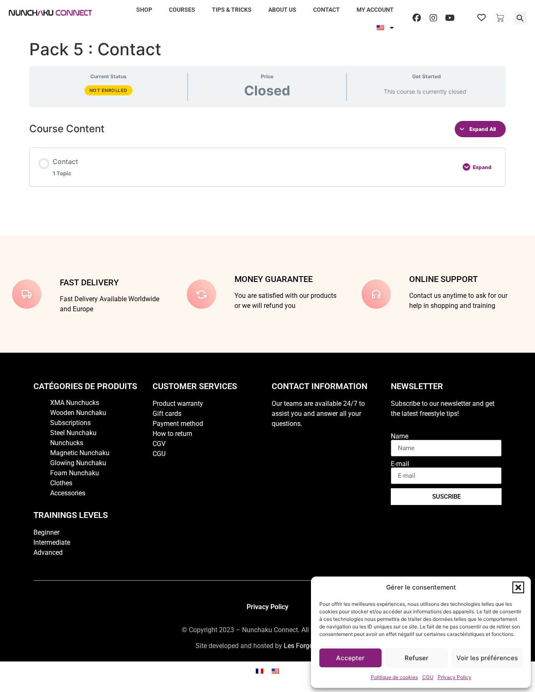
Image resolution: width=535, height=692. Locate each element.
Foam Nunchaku (74, 473)
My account (375, 9)
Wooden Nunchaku (78, 413)
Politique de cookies (394, 677)
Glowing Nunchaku (78, 463)
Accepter (350, 658)
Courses (182, 9)
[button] (518, 587)
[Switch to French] (260, 670)
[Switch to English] (275, 670)
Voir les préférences (487, 658)
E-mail (400, 464)
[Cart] (500, 18)
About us (282, 9)
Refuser (416, 658)
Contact (326, 9)
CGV (159, 444)
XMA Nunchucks (74, 403)
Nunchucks (66, 443)
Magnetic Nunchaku (80, 453)
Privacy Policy (454, 677)
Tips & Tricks (232, 9)
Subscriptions (70, 423)
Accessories (67, 493)
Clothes (61, 483)
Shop (144, 9)
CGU (427, 677)
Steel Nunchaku (73, 433)
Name (399, 436)
